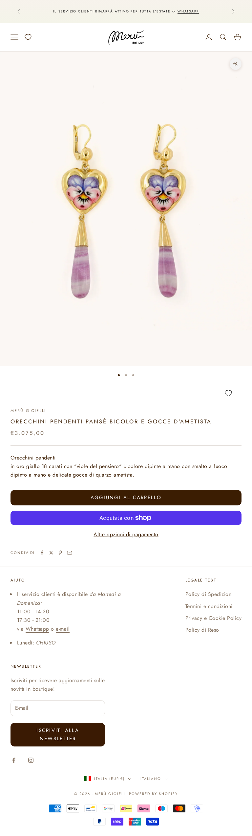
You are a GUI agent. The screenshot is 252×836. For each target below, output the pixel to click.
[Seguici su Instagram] (31, 760)
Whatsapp (188, 11)
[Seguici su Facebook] (13, 760)
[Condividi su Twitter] (51, 552)
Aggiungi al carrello (126, 497)
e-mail (63, 629)
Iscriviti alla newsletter (57, 734)
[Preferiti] (28, 37)
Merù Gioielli (28, 411)
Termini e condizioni (209, 606)
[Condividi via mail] (69, 552)
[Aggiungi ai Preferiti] (126, 393)
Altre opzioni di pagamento (126, 534)
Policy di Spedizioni (209, 594)
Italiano (150, 778)
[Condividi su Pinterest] (60, 552)
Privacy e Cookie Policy (213, 618)
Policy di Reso (202, 630)
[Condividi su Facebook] (42, 552)
